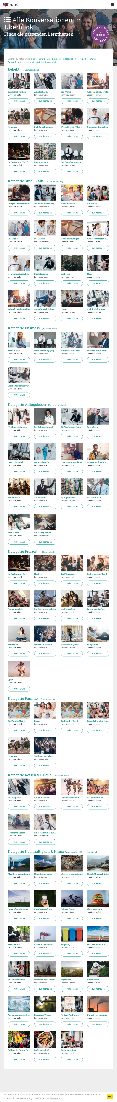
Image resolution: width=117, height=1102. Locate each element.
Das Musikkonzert (43, 644)
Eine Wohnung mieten (71, 462)
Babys (37, 721)
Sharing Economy (16, 980)
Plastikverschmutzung (19, 874)
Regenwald (66, 980)
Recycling (65, 944)
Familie (92, 58)
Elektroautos (14, 944)
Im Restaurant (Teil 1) (18, 162)
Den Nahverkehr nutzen (98, 462)
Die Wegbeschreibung (71, 427)
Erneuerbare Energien (18, 909)
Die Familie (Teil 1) (16, 721)
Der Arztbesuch (41, 462)
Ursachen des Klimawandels (45, 980)
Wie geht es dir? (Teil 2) (98, 92)
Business (56, 58)
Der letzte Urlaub (95, 797)
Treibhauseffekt (68, 1050)
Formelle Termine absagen (98, 350)
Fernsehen (13, 644)
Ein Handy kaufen (43, 533)
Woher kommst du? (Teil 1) (45, 203)
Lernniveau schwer (94, 95)
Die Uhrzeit (39, 239)
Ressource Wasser (43, 1015)
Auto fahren (13, 533)
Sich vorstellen (68, 203)
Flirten (64, 309)
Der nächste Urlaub (70, 797)
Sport (10, 680)
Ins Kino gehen (68, 609)
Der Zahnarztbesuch (43, 427)
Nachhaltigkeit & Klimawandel (41, 62)
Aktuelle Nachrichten (44, 309)
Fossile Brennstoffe (96, 944)
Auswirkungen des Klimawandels (19, 1015)
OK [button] (109, 1097)
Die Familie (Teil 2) (69, 721)
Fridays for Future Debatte (19, 1050)
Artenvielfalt (93, 980)
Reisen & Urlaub (15, 62)
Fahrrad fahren (68, 909)
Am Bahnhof (40, 497)
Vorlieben (65, 274)
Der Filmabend (67, 574)
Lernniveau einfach (68, 95)
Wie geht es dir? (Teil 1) (71, 127)
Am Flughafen (41, 92)
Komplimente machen (97, 127)
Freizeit (82, 58)
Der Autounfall (94, 497)
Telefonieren (14, 350)
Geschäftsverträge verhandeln (19, 386)
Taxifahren (92, 427)
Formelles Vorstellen (70, 350)
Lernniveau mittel (14, 95)
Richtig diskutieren (96, 309)
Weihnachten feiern (43, 756)
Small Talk (44, 58)
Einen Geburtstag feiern (98, 721)
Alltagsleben (69, 58)
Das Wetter (66, 92)
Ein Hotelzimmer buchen (45, 833)
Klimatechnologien (43, 874)
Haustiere (12, 127)
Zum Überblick (19, 101)
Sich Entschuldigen (43, 127)
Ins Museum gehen (70, 644)
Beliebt (33, 58)
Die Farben (92, 203)
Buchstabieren (41, 274)
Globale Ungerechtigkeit (98, 874)
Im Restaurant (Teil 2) (97, 574)
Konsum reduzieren (43, 944)
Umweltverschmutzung (98, 1015)
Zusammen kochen (17, 92)
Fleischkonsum (94, 909)
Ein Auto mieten (41, 797)
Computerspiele (15, 609)
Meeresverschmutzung (72, 874)
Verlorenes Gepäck (16, 833)
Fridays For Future (70, 1015)
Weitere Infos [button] (56, 1098)
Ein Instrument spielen (45, 609)
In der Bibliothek (16, 462)
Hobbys (38, 574)
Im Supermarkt (41, 162)
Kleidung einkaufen (17, 427)
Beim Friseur (14, 497)
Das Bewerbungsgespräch (72, 162)
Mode (89, 274)
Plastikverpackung (43, 909)
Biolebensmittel (41, 1050)
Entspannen (92, 644)
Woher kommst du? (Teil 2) (98, 239)
